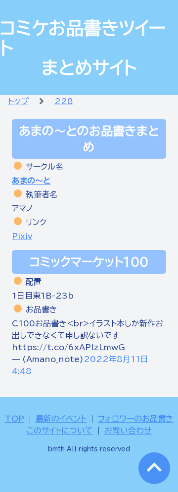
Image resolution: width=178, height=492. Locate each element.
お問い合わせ (128, 430)
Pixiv (22, 236)
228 (63, 101)
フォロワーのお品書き (136, 419)
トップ (18, 101)
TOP (14, 419)
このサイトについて (60, 430)
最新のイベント (61, 419)
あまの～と (31, 180)
